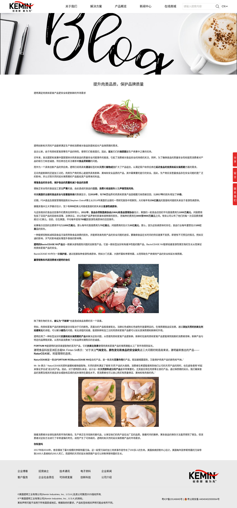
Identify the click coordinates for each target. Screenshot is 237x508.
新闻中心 (145, 6)
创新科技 (85, 477)
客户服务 (23, 477)
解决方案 (96, 6)
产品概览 (121, 6)
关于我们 (71, 6)
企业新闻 (106, 471)
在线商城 (170, 6)
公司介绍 (106, 477)
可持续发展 (65, 477)
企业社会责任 (46, 477)
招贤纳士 (44, 471)
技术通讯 (64, 471)
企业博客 (23, 471)
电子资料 (85, 471)
